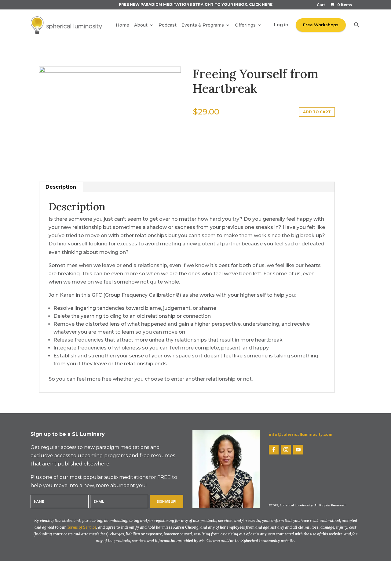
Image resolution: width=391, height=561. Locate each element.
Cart (321, 5)
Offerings (245, 25)
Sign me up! (166, 501)
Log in (281, 24)
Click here (260, 4)
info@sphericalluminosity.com (300, 434)
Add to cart (317, 112)
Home (122, 25)
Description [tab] (61, 187)
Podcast (168, 25)
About (141, 25)
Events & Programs (202, 25)
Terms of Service (81, 527)
